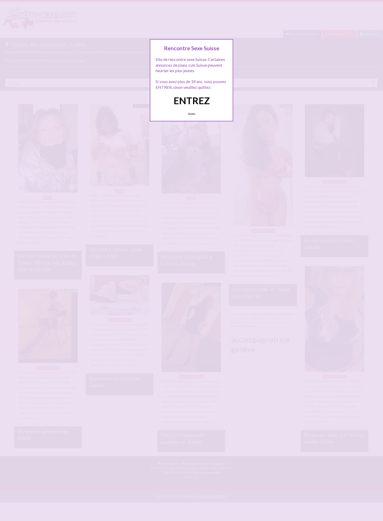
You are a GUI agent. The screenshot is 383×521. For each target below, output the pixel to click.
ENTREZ (192, 100)
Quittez (191, 114)
